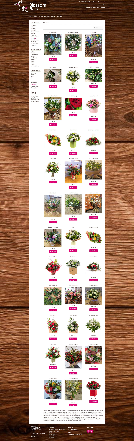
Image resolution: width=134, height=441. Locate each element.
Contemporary (35, 36)
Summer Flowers (35, 99)
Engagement (34, 45)
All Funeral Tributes (33, 52)
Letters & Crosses (35, 66)
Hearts (32, 61)
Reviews (46, 16)
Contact (59, 16)
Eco (32, 78)
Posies (32, 62)
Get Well (33, 33)
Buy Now (53, 59)
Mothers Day (34, 88)
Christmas (33, 38)
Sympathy (33, 73)
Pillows (32, 64)
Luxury (32, 76)
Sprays (32, 56)
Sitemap (33, 436)
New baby (33, 28)
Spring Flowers (34, 98)
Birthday (33, 27)
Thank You (33, 35)
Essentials (33, 41)
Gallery (53, 16)
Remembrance (34, 54)
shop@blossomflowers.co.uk (97, 2)
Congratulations (35, 32)
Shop (35, 16)
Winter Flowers (35, 101)
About (41, 16)
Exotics (32, 74)
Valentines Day (35, 40)
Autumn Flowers (35, 43)
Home (31, 16)
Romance (33, 30)
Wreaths (33, 59)
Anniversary (34, 25)
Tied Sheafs (34, 58)
